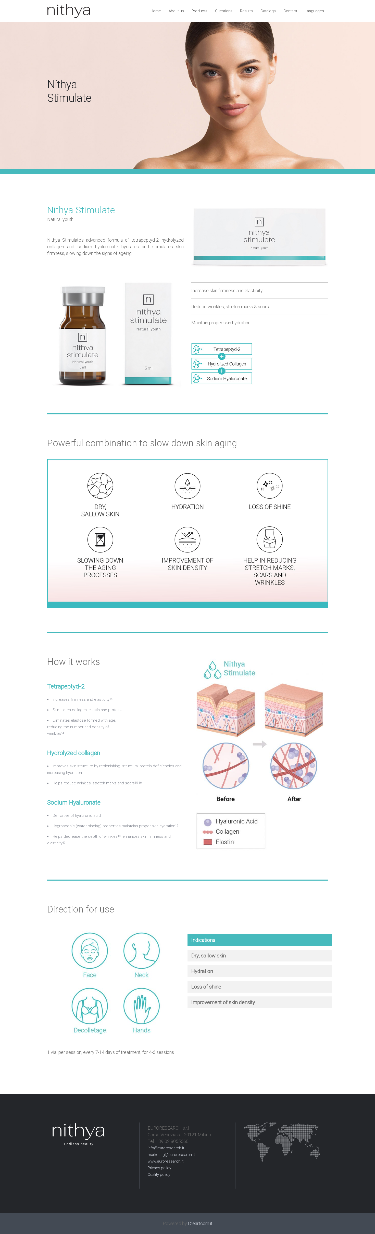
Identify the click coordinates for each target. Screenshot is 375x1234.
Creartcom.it (200, 1223)
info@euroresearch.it (166, 1148)
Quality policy (159, 1174)
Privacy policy (159, 1168)
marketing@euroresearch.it (171, 1154)
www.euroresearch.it (165, 1161)
